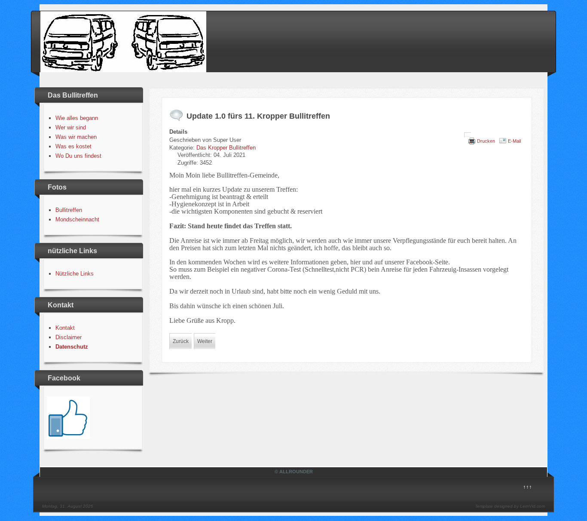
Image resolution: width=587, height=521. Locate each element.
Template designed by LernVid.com (510, 506)
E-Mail (514, 141)
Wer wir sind (70, 127)
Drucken (486, 141)
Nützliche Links (74, 273)
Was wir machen (76, 137)
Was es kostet (73, 146)
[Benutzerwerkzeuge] (467, 135)
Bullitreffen (68, 210)
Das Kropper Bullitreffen (226, 147)
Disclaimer (68, 337)
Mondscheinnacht (77, 219)
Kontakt (65, 328)
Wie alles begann (76, 118)
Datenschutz (71, 346)
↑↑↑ (527, 487)
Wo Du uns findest (78, 156)
